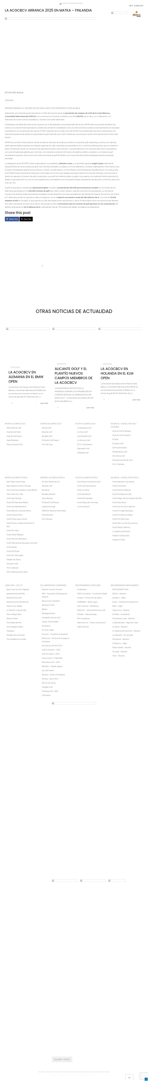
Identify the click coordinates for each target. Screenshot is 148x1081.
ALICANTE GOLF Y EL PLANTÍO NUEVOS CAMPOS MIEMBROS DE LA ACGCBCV (73, 375)
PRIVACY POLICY (73, 1075)
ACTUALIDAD (10, 93)
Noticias (20, 93)
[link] (119, 14)
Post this (27, 219)
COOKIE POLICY (89, 1075)
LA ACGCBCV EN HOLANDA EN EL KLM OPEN (117, 373)
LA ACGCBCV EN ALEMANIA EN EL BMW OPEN (26, 377)
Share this (13, 219)
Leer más (44, 403)
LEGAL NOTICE (58, 1075)
